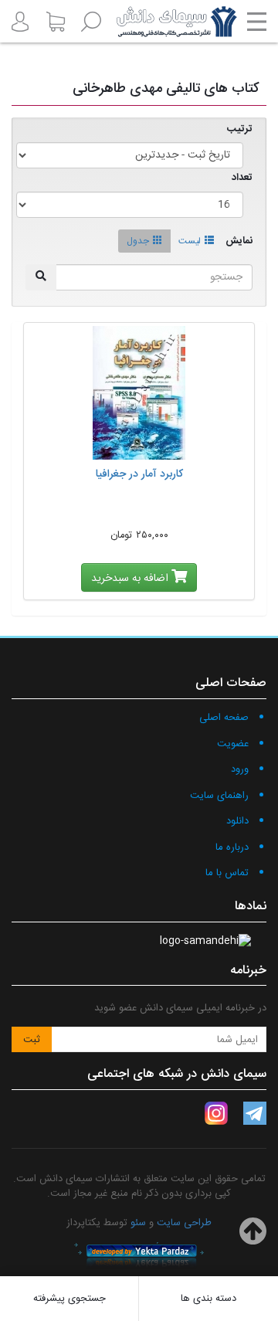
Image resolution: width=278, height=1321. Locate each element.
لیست (189, 241)
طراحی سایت (184, 1222)
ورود (240, 769)
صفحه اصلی (224, 717)
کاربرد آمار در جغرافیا (139, 474)
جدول (138, 241)
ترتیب (240, 129)
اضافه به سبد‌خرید (131, 578)
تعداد (242, 178)
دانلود (237, 821)
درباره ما (232, 847)
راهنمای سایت (219, 795)
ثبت (31, 1039)
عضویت (233, 743)
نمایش (239, 241)
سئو (138, 1222)
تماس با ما (227, 872)
